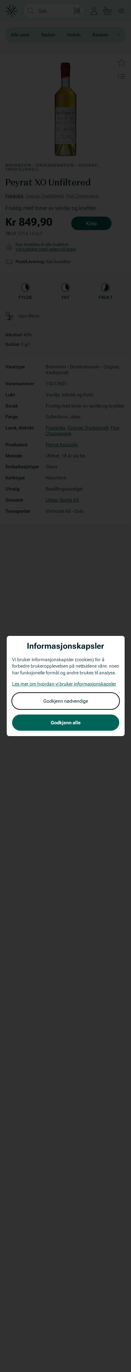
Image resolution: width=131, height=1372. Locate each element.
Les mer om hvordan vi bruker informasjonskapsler (64, 684)
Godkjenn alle (66, 722)
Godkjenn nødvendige (65, 701)
